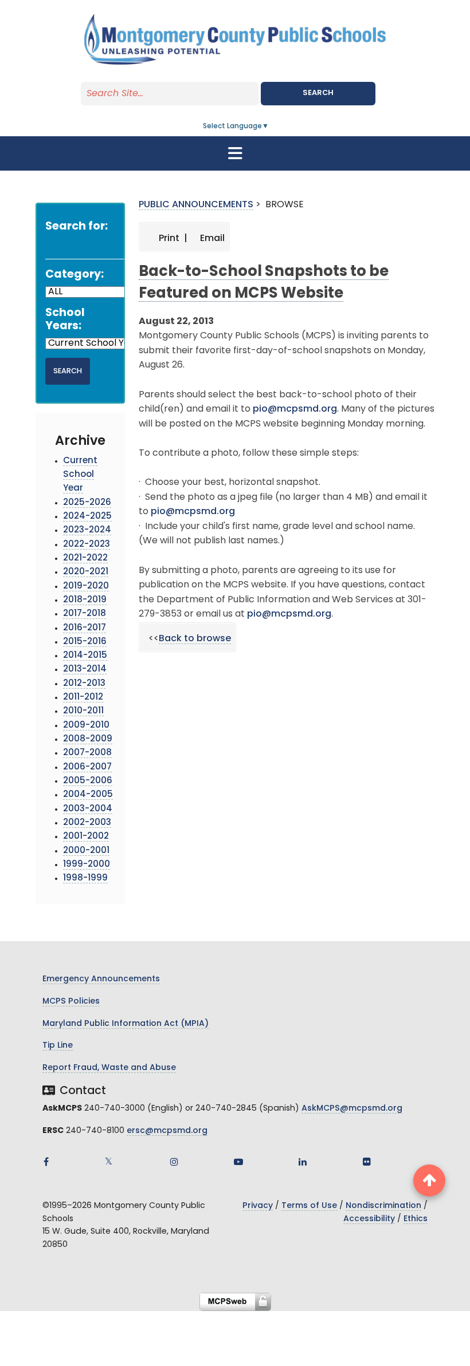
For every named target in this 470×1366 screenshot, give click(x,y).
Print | (171, 238)
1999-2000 (86, 864)
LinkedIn (302, 1161)
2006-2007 (87, 767)
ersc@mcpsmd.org (167, 1131)
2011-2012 (83, 697)
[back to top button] (429, 1180)
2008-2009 (87, 739)
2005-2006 (87, 781)
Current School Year (80, 475)
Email (211, 238)
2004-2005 (88, 795)
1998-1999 (85, 878)
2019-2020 (86, 586)
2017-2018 (84, 614)
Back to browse (195, 638)
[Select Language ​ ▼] (269, 126)
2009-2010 (86, 725)
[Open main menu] (235, 153)
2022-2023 (86, 544)
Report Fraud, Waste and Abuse (109, 1068)
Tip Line (57, 1045)
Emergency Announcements (101, 979)
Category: (74, 275)
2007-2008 (87, 753)
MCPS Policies (71, 1001)
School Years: (65, 320)
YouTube (238, 1161)
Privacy (257, 1206)
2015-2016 (85, 642)
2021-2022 (85, 558)
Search (318, 93)
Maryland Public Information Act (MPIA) (125, 1024)
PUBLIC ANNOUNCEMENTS (196, 205)
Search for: (76, 227)
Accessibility (369, 1219)
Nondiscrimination (383, 1206)
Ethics (416, 1219)
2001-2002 (86, 836)
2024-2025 (87, 516)
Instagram (174, 1161)
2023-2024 (87, 530)
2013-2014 (85, 669)
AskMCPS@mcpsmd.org (351, 1108)
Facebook (46, 1161)
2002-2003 (87, 823)
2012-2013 (84, 684)
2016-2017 (84, 628)
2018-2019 (85, 600)
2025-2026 (87, 503)
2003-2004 (87, 809)
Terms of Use (309, 1206)
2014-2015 (85, 656)
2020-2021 (85, 572)
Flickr (367, 1161)
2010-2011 (83, 711)
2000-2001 (86, 851)
